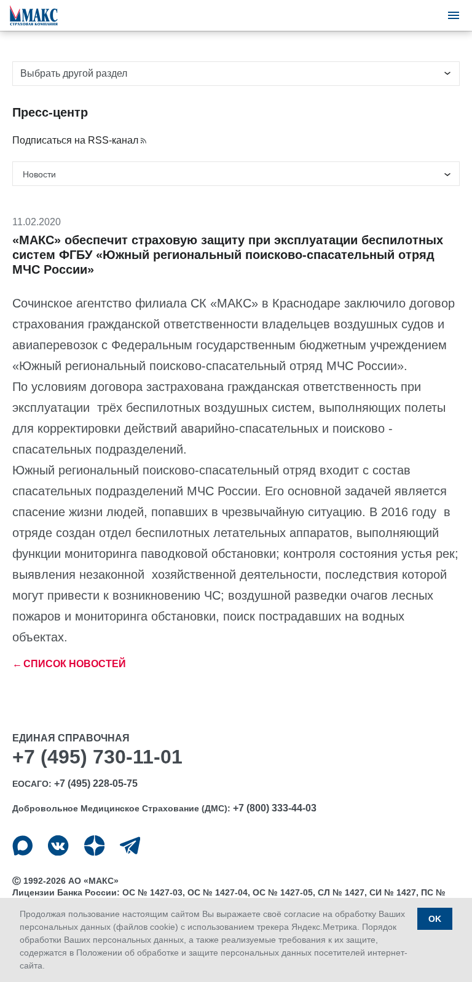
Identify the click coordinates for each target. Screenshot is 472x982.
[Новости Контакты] (236, 173)
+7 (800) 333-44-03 (275, 808)
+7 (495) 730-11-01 (97, 757)
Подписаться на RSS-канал (75, 140)
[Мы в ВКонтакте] (58, 845)
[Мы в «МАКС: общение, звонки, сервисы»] (22, 845)
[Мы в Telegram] (130, 845)
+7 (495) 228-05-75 (96, 783)
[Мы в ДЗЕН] (94, 845)
